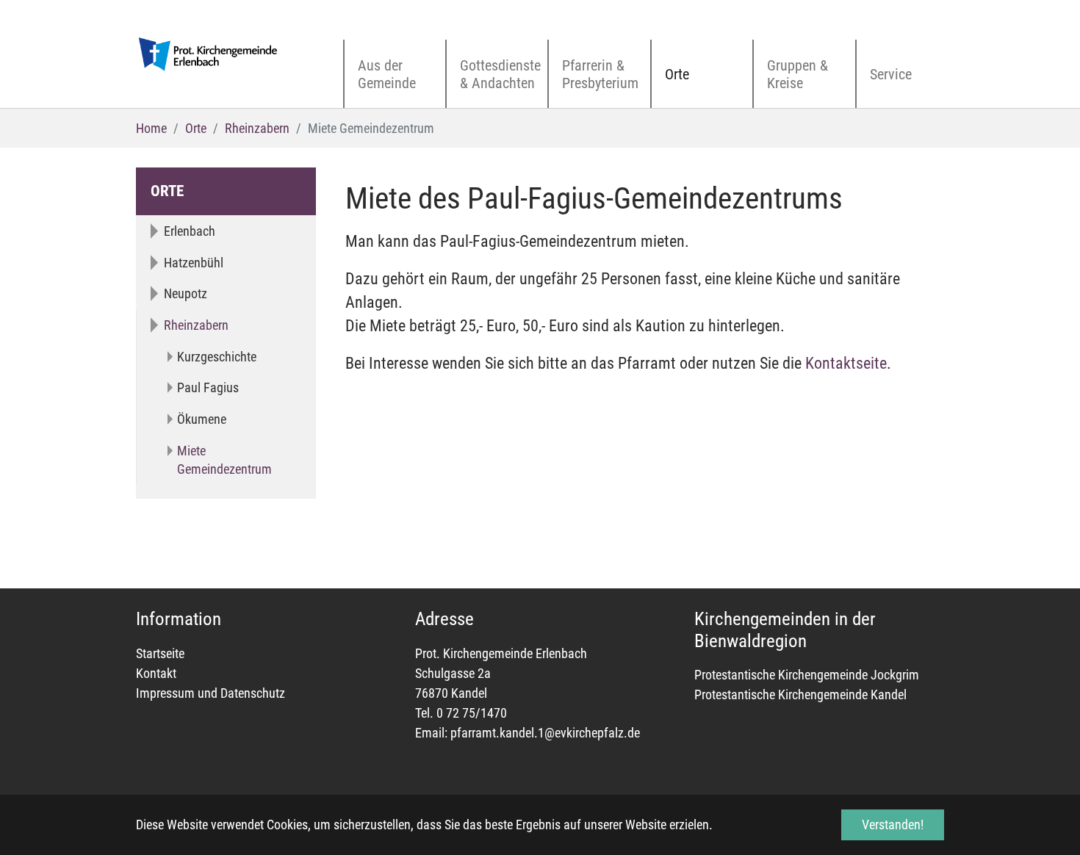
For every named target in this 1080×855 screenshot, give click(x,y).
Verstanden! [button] (893, 824)
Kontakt (156, 673)
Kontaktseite (846, 363)
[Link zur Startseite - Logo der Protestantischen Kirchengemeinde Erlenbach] (209, 54)
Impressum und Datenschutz (210, 693)
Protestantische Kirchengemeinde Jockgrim (806, 674)
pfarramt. (475, 732)
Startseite (160, 653)
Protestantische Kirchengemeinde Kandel (800, 694)
